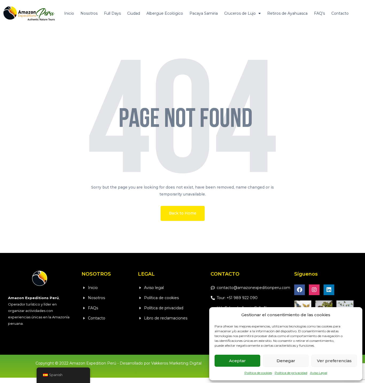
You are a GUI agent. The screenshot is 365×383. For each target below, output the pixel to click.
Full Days (112, 13)
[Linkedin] (329, 289)
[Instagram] (314, 289)
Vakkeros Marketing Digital (176, 363)
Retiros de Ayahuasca (287, 13)
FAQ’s (319, 13)
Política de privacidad (291, 373)
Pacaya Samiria (203, 13)
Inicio (69, 13)
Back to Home (182, 213)
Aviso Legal (318, 373)
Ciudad (133, 13)
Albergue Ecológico (164, 13)
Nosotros (89, 13)
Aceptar (237, 360)
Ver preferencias (334, 360)
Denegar (286, 360)
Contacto (340, 13)
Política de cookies (258, 373)
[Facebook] (299, 289)
